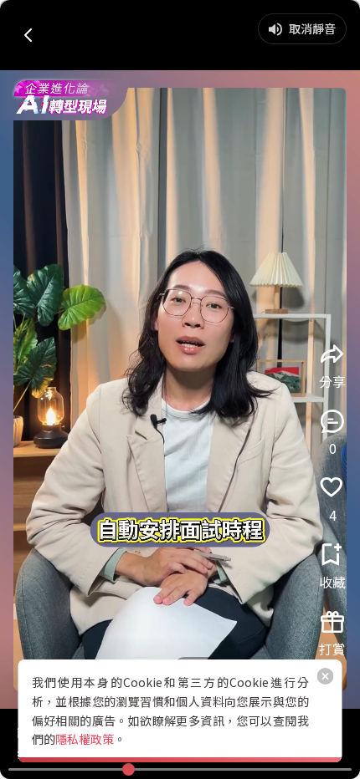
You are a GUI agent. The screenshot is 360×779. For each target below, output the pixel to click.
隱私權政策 (84, 739)
